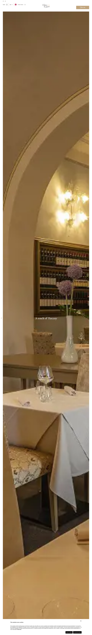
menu (4, 4)
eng (10, 4)
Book (83, 7)
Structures (20, 4)
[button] (1, 318)
